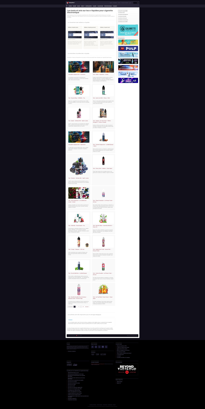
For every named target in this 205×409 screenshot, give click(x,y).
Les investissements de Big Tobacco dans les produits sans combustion (78, 396)
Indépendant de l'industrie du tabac (69, 365)
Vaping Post (75, 2)
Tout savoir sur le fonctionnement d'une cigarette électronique (76, 376)
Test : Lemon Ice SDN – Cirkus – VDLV (101, 98)
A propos (122, 2)
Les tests (78, 5)
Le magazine (115, 5)
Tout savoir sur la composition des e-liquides (75, 380)
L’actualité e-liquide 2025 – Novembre (76, 74)
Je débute (70, 5)
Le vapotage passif (120, 354)
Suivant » (87, 306)
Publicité (114, 404)
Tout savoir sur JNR (71, 385)
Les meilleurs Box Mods (122, 16)
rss (106, 346)
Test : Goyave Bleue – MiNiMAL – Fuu (76, 98)
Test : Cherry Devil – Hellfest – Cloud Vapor (102, 168)
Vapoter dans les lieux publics (122, 348)
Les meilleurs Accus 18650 (122, 21)
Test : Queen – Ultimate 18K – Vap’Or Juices (78, 120)
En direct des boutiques (108, 5)
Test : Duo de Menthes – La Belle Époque (77, 273)
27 (83, 306)
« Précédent (70, 306)
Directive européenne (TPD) (122, 345)
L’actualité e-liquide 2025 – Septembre (76, 144)
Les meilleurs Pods (121, 12)
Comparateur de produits (72, 399)
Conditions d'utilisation (93, 404)
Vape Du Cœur (75, 365)
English (127, 2)
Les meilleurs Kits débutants (123, 14)
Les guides (94, 5)
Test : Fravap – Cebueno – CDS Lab (76, 249)
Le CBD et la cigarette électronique (123, 347)
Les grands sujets (100, 5)
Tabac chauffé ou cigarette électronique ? (124, 353)
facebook (92, 346)
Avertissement (105, 404)
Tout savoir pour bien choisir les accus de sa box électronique (76, 378)
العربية (130, 2)
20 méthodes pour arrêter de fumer (74, 390)
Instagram (96, 346)
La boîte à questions (88, 5)
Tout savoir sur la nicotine (72, 381)
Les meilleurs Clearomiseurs (123, 19)
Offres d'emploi (119, 381)
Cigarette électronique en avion (73, 372)
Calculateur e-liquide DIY (72, 398)
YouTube (102, 346)
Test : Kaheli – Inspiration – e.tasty (100, 74)
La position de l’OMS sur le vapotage (123, 357)
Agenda (111, 2)
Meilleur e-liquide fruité (105, 27)
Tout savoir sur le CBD (72, 384)
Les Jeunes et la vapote (121, 351)
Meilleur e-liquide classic (73, 27)
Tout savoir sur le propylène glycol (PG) (75, 388)
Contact (119, 2)
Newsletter (115, 2)
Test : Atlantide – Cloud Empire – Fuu (76, 225)
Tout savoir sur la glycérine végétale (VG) (75, 387)
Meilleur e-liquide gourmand (90, 27)
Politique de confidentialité (105, 406)
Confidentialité (110, 404)
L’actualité (74, 5)
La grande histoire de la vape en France (75, 393)
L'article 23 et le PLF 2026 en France (74, 394)
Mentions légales (99, 404)
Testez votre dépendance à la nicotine (74, 391)
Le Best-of (82, 5)
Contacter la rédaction (72, 351)
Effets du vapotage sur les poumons (123, 350)
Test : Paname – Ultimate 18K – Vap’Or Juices (78, 178)
